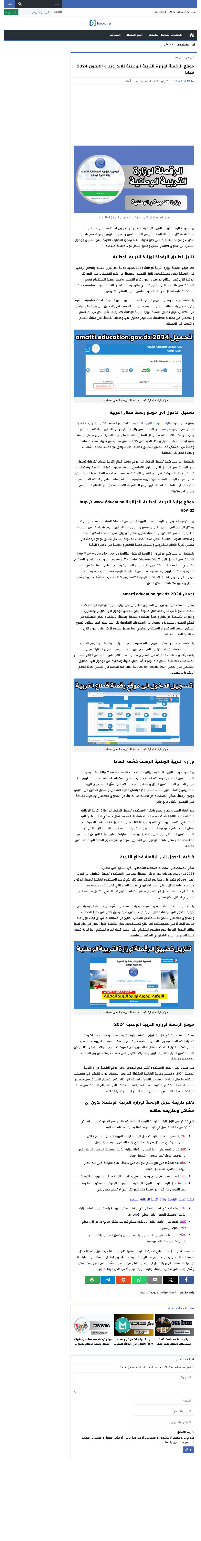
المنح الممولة (134, 34)
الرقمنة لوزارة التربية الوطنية (151, 423)
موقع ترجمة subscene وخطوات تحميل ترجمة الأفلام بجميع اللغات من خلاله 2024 (93, 1344)
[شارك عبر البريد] (154, 1279)
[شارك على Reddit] (123, 1279)
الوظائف (115, 34)
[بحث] (20, 4)
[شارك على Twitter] (170, 1279)
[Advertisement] (134, 116)
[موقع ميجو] (100, 23)
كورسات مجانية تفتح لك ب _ (157, 44)
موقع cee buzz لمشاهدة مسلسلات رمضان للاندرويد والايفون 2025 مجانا (174, 1344)
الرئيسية (192, 35)
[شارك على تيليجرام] (107, 1279)
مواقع (178, 57)
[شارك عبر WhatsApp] (139, 1279)
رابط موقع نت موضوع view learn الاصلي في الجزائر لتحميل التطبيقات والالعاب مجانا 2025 (134, 1344)
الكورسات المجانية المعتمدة (166, 34)
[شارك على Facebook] (186, 1279)
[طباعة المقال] (92, 1279)
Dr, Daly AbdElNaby (182, 81)
